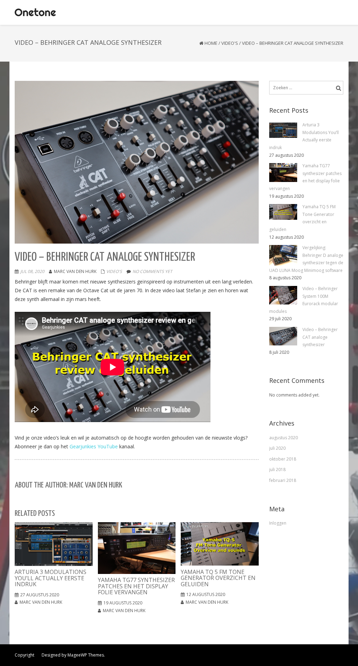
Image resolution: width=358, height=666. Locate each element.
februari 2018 (282, 480)
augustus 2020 (283, 438)
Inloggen (277, 523)
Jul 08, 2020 (32, 271)
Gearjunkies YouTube (94, 446)
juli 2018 (277, 469)
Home (211, 43)
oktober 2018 (282, 459)
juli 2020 (277, 448)
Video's (229, 43)
